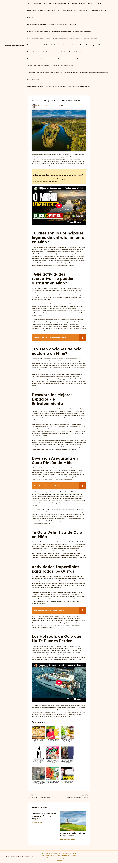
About (29, 3)
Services (70, 59)
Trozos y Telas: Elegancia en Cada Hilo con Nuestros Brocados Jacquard (50, 66)
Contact (99, 3)
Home (65, 45)
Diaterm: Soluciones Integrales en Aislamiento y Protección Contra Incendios (51, 24)
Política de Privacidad (75, 52)
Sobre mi (78, 59)
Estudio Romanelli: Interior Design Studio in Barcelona (44, 45)
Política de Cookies (60, 52)
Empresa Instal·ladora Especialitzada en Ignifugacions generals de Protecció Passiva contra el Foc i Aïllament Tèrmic (63, 38)
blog (45, 822)
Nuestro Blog (31, 52)
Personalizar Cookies (44, 52)
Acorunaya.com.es (14, 45)
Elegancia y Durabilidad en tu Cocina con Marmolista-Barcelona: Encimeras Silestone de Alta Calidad (59, 31)
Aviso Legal (37, 3)
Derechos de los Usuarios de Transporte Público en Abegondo (44, 816)
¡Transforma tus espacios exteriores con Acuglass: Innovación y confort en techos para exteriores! (58, 86)
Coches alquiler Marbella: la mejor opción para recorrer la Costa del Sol (71, 3)
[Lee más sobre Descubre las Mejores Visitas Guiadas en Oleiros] (73, 821)
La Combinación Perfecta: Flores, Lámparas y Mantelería (87, 45)
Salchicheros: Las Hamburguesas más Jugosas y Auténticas (46, 59)
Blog (45, 3)
